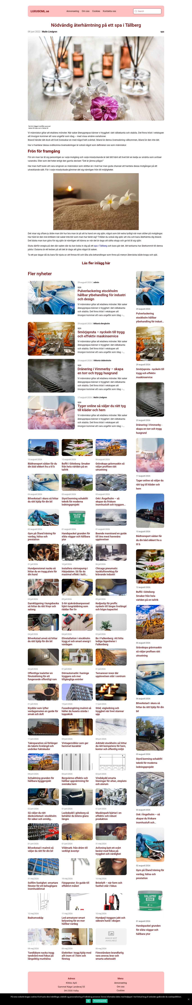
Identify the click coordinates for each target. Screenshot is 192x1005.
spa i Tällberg (100, 245)
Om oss (85, 11)
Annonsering (72, 11)
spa (162, 31)
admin (96, 282)
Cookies (96, 11)
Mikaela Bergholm (101, 323)
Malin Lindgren (49, 31)
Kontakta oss (109, 11)
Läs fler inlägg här (96, 263)
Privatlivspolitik (100, 1001)
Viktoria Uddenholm (102, 360)
